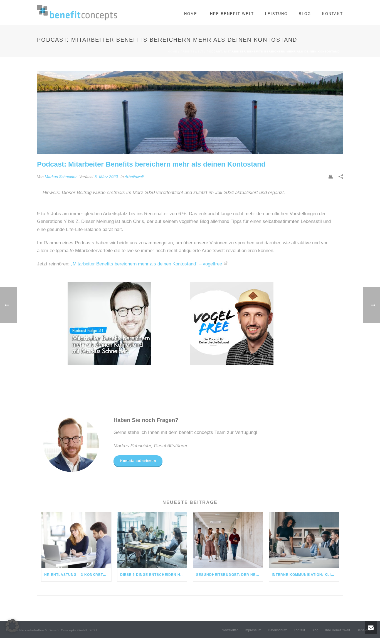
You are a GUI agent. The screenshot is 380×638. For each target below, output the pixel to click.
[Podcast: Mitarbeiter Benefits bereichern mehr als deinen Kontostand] (190, 112)
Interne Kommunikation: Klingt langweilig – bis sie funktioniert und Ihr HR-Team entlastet (305, 575)
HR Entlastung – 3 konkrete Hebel (77, 575)
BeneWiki (364, 630)
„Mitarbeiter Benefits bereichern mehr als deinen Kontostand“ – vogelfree (146, 264)
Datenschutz (277, 630)
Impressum (253, 630)
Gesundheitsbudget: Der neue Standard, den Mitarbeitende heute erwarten (229, 575)
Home (190, 14)
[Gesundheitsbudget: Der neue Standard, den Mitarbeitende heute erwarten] (228, 540)
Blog (305, 14)
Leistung (276, 14)
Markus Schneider (61, 176)
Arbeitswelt (192, 51)
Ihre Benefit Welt (231, 14)
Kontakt (332, 14)
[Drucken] (331, 176)
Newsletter (230, 630)
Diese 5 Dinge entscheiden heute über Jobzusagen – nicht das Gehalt (153, 575)
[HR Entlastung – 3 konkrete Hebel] (76, 540)
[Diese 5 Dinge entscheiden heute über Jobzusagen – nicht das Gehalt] (152, 540)
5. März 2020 (106, 176)
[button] (12, 626)
